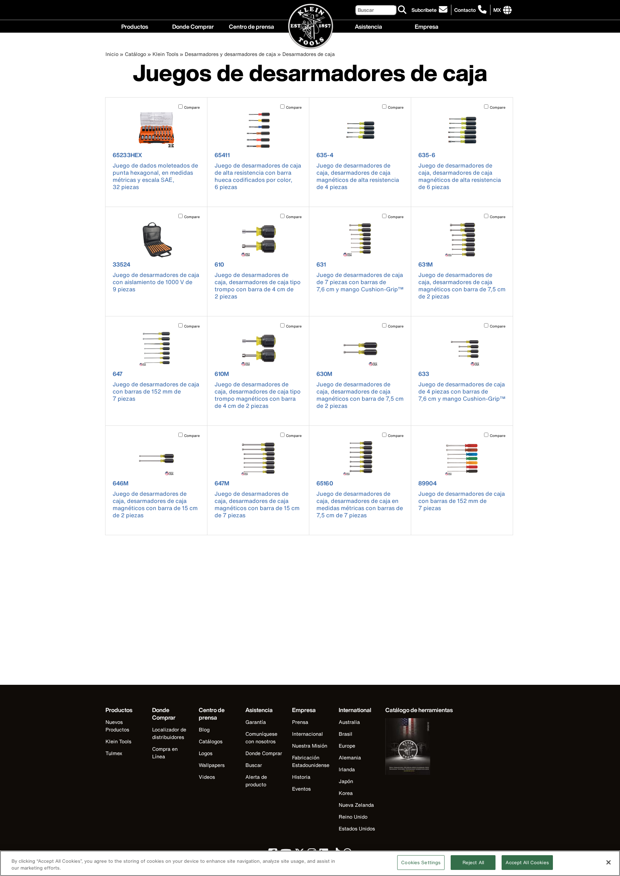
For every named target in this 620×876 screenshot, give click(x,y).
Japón (346, 781)
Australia (349, 722)
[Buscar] (402, 10)
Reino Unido (353, 816)
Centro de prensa (251, 25)
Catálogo (135, 54)
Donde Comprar (193, 25)
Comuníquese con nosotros (261, 737)
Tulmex (113, 753)
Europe (347, 745)
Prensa (300, 722)
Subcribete (424, 10)
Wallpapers (212, 765)
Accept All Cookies (527, 862)
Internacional (307, 734)
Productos (134, 25)
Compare (192, 107)
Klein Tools (165, 54)
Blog (204, 729)
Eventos (301, 788)
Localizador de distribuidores (169, 733)
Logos (205, 753)
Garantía (255, 722)
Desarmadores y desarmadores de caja (230, 54)
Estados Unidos (357, 828)
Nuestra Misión (309, 745)
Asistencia (368, 25)
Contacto (465, 10)
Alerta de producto (256, 780)
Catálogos (210, 741)
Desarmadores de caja (308, 54)
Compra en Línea (165, 752)
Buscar (253, 765)
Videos (207, 777)
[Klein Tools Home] (310, 27)
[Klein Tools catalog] (419, 747)
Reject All (473, 862)
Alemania (350, 757)
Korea (346, 793)
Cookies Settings (421, 862)
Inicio (111, 54)
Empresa (426, 25)
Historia (301, 777)
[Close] (608, 862)
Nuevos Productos (117, 725)
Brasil (345, 734)
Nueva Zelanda (356, 805)
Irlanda (347, 769)
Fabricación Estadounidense (310, 761)
